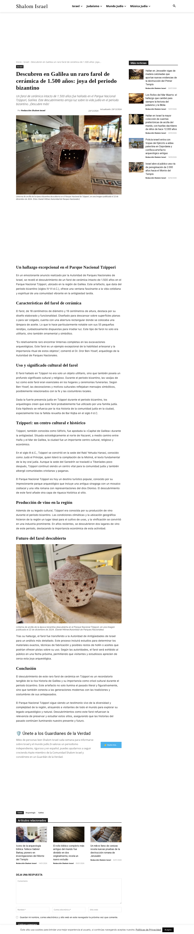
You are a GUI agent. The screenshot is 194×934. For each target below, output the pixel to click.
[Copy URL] (75, 207)
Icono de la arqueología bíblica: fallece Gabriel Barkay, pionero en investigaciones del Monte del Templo (30, 852)
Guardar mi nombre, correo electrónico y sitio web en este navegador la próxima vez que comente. (69, 917)
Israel (26, 62)
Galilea (41, 812)
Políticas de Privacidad (148, 929)
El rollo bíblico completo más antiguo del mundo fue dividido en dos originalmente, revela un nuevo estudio (68, 852)
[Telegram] (68, 207)
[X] (26, 207)
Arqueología (30, 812)
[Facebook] (19, 207)
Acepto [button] (168, 929)
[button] (174, 6)
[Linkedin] (47, 207)
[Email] (61, 207)
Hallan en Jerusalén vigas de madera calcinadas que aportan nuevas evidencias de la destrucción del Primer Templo (161, 77)
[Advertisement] (97, 39)
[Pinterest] (33, 207)
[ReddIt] (54, 207)
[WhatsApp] (40, 207)
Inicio (19, 62)
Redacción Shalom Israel (33, 110)
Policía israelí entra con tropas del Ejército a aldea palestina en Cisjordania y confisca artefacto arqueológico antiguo (159, 146)
